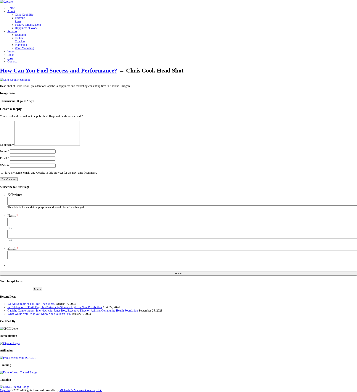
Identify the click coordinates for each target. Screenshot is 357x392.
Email (4, 158)
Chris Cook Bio (24, 14)
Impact (11, 51)
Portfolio (20, 18)
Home (11, 7)
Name (4, 151)
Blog (10, 58)
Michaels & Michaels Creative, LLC (81, 390)
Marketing (21, 44)
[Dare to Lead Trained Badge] (18, 372)
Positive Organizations (28, 24)
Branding (20, 34)
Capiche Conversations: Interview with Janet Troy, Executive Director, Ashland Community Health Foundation (72, 310)
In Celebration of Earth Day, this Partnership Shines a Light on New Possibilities (54, 307)
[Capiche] (6, 1)
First (9, 228)
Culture (19, 38)
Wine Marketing (24, 48)
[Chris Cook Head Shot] (15, 79)
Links (10, 54)
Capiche (5, 390)
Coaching (20, 41)
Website (4, 165)
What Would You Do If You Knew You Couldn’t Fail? (39, 313)
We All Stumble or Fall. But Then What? (31, 303)
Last (9, 240)
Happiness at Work (26, 28)
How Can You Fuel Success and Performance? (58, 70)
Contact (12, 61)
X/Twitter (14, 195)
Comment (7, 144)
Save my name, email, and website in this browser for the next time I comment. (50, 172)
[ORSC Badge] (14, 386)
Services (12, 31)
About (11, 11)
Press (18, 21)
